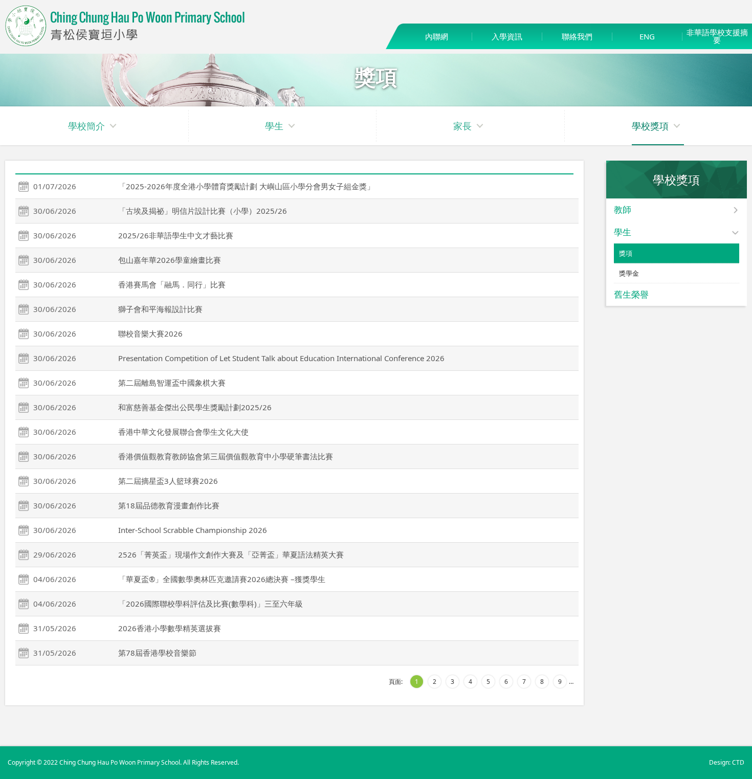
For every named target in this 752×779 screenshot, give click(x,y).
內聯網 (436, 36)
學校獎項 (650, 126)
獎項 (625, 253)
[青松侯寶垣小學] (125, 43)
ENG (647, 36)
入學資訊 (507, 36)
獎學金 (629, 273)
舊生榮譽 (631, 294)
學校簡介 (86, 126)
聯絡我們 (577, 36)
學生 (274, 126)
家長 (462, 126)
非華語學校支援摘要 (717, 36)
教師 (622, 209)
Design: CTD (726, 762)
